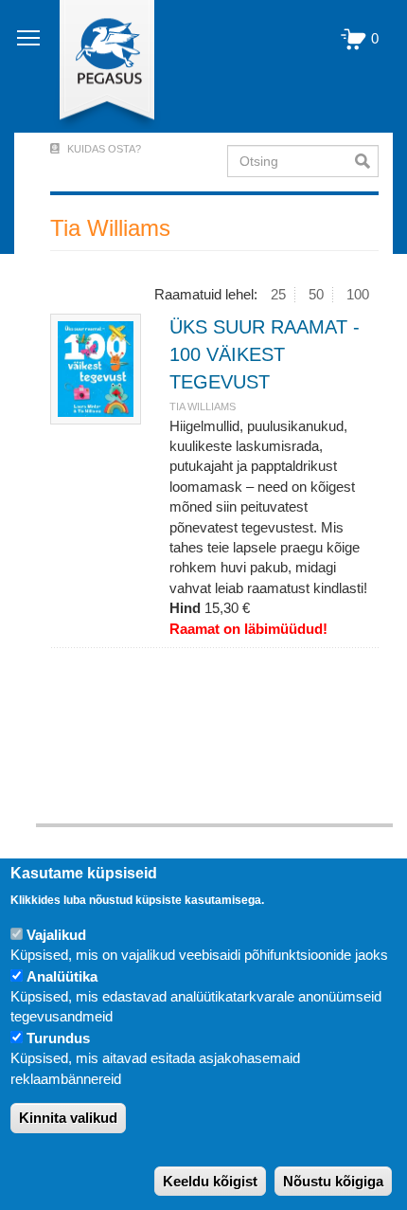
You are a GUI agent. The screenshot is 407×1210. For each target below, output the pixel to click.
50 (316, 294)
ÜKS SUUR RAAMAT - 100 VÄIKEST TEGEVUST (264, 353)
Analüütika (62, 976)
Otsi (367, 161)
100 (357, 294)
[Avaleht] (96, 66)
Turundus (58, 1038)
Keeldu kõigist (210, 1181)
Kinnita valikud (68, 1118)
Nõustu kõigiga (333, 1181)
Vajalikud (56, 935)
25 (278, 294)
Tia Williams (202, 406)
